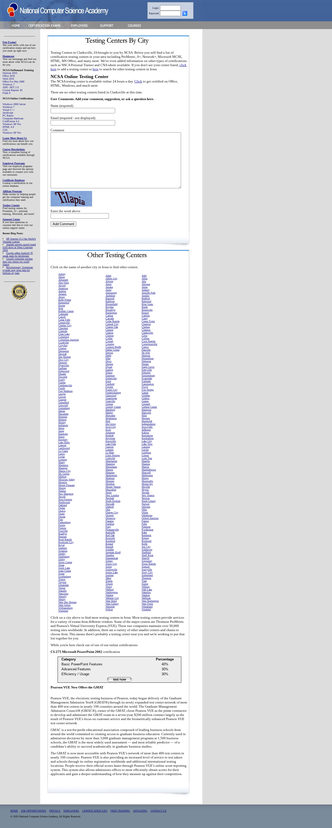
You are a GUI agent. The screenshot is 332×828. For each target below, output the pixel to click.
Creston (62, 348)
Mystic (145, 489)
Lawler (145, 449)
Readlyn (62, 533)
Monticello (147, 481)
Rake (144, 532)
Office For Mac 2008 (13, 81)
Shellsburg (64, 556)
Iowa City (111, 426)
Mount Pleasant (66, 485)
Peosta (61, 525)
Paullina (110, 523)
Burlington (111, 312)
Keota (61, 436)
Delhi (108, 355)
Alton (109, 284)
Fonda (61, 388)
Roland (109, 543)
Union (145, 583)
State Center (64, 570)
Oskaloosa (147, 515)
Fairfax (62, 382)
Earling (109, 369)
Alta (144, 281)
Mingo (145, 478)
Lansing (146, 446)
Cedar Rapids (113, 321)
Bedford (146, 298)
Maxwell (146, 472)
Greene (145, 401)
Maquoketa (111, 466)
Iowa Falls (147, 426)
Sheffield (146, 552)
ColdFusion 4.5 (11, 121)
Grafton (145, 398)
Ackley (62, 274)
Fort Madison (65, 391)
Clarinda (62, 331)
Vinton (61, 587)
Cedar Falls (64, 319)
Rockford (110, 541)
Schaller (110, 549)
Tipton (61, 579)
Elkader (62, 373)
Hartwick (146, 412)
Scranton (62, 550)
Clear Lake (64, 334)
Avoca (61, 296)
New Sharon (148, 495)
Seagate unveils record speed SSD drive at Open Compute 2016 (19, 247)
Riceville (110, 538)
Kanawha (63, 433)
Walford (110, 589)
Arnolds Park (148, 292)
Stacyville (147, 569)
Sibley (61, 559)
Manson (146, 464)
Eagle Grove (148, 366)
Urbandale (63, 585)
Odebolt (110, 506)
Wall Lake (147, 589)
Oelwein (146, 506)
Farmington (148, 384)
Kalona (145, 432)
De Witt (146, 352)
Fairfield (110, 384)
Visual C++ (9, 109)
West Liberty (112, 603)
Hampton (146, 409)
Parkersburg (64, 522)
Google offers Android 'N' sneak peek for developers (18, 254)
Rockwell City (66, 542)
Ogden (61, 508)
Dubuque (146, 361)
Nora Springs (65, 499)
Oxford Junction (150, 518)
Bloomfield (111, 304)
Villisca (145, 586)
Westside (110, 606)
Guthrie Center (149, 406)
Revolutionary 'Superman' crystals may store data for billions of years (18, 270)
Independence (148, 424)
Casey (145, 318)
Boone (61, 305)
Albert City (111, 278)
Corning (110, 344)
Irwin (108, 429)
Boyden (110, 307)
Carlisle (146, 315)
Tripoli (109, 583)
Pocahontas (147, 529)
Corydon (62, 345)
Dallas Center (113, 349)
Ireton (61, 428)
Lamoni (62, 445)
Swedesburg (64, 576)
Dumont (62, 362)
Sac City (146, 546)
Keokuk (110, 435)
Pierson (62, 528)
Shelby (62, 553)
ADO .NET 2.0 (11, 87)
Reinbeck (146, 535)
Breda (145, 307)
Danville (146, 349)
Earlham (62, 368)
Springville (111, 569)
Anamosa (63, 288)
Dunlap (109, 364)
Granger (62, 399)
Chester (109, 329)
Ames (145, 287)
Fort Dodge (148, 389)
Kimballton (148, 438)
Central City (112, 324)
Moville (146, 486)
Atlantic (62, 294)
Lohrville (110, 458)
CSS (5, 129)
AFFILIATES (140, 810)
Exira (108, 381)
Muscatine (111, 489)
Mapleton (63, 465)
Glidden (146, 395)
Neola (109, 492)
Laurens (110, 449)
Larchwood (64, 448)
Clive (144, 335)
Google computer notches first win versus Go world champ (18, 261)
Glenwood (111, 395)
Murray (62, 488)
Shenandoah (112, 558)
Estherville (111, 378)
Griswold (63, 405)
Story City (147, 572)
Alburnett (63, 279)
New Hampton (65, 493)
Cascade (110, 318)
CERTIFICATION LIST (94, 810)
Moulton (110, 483)
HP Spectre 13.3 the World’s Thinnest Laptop (19, 240)
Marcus (145, 466)
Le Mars (110, 452)
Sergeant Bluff (113, 552)
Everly (61, 379)
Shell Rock (147, 555)
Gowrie (62, 396)
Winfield (146, 609)
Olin (108, 509)
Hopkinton (111, 418)
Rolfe (144, 543)
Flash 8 (6, 93)
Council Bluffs (113, 347)
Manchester (111, 461)
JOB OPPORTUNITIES (33, 810)
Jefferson (146, 429)
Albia (144, 278)
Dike (108, 358)
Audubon (110, 295)
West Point (147, 603)
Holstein (62, 416)
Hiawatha (110, 415)
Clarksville (147, 332)
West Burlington (150, 600)
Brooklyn (110, 309)
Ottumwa (110, 518)
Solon (109, 566)
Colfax (109, 338)
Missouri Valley (66, 479)
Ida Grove (111, 424)
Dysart (109, 366)
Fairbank (146, 381)
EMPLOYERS (71, 810)
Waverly (62, 596)
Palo (60, 519)
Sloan (61, 565)
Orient (145, 512)
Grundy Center (113, 406)
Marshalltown (149, 469)
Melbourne (147, 475)
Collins (145, 338)
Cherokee (63, 328)
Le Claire (63, 451)
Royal (61, 545)
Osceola (110, 515)
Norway (146, 503)
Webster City (112, 598)
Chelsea (146, 327)
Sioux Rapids (149, 563)
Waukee (109, 595)
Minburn (110, 478)
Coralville (63, 342)
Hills (144, 415)
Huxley (62, 422)
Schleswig (147, 549)
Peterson (146, 526)
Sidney (109, 561)
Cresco (145, 347)
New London (112, 495)
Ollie (144, 509)
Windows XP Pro (12, 124)
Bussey (145, 312)
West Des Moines (67, 602)
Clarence (146, 329)
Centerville (64, 322)
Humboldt (147, 421)
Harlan (61, 411)
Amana (109, 287)
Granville (110, 401)
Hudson (62, 419)
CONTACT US (158, 810)
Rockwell (146, 541)
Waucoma (63, 593)
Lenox (61, 453)
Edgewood (63, 371)
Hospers (146, 418)
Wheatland (147, 606)
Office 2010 (9, 75)
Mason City (64, 471)
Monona (110, 481)
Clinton (110, 335)
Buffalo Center (66, 311)
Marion (109, 469)
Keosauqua (147, 435)
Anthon (62, 291)
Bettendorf (63, 302)
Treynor (62, 582)
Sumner (110, 575)
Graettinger (111, 398)
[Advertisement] (226, 110)
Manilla (146, 461)
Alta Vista (63, 282)
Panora (145, 521)
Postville (63, 530)
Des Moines (64, 356)
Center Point (148, 321)
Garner (145, 392)
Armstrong (111, 292)
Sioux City (111, 563)
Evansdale (147, 378)
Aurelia (145, 295)
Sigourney (147, 561)
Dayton (109, 352)
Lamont (110, 446)
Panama (110, 521)
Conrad (109, 341)
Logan (61, 456)
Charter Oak (112, 327)
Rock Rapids (65, 539)
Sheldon (110, 555)
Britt (60, 308)
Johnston (110, 432)
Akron (61, 276)
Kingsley (63, 439)
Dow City (63, 359)
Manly (61, 462)
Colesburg (63, 336)
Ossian (61, 516)
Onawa (61, 510)
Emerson (110, 375)
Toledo (109, 580)
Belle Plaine (64, 299)
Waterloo (146, 592)
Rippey (145, 538)
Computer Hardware (13, 118)
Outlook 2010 (10, 73)
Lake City (147, 441)
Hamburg (110, 409)
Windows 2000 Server (14, 104)
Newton (146, 498)
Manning (110, 464)
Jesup (61, 431)
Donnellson (148, 358)
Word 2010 (8, 78)
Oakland (62, 505)
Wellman (146, 598)
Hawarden (63, 413)
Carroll (62, 316)
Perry (108, 526)
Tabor (108, 578)
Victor (109, 586)
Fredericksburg (113, 392)
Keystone (110, 438)
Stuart (61, 573)
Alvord (62, 285)
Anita (108, 289)
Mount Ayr (147, 483)
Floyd (145, 386)
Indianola (63, 425)
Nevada (145, 492)
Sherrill (145, 558)
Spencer (146, 566)
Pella (144, 523)
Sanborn (62, 548)
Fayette (109, 386)
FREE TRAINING (120, 810)
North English (113, 501)
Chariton (146, 324)
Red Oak (110, 535)
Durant (145, 364)
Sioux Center (65, 562)
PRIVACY (54, 810)
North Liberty (149, 501)
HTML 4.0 (8, 127)
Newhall (110, 498)
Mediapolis (111, 475)
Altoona (146, 284)
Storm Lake (112, 572)
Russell (109, 546)
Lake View (147, 444)
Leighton (146, 452)
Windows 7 (9, 84)
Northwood (64, 502)
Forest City (111, 389)
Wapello (62, 590)
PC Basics (8, 115)
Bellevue (110, 301)
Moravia (62, 482)
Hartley (109, 412)
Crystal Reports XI (12, 90)
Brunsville (147, 309)
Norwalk (110, 503)
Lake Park (111, 444)
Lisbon (145, 455)
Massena (110, 472)
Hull (108, 421)
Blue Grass (147, 304)
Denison (146, 355)
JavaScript (8, 112)
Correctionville (149, 344)
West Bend (111, 600)
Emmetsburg (148, 375)
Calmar (109, 315)
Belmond (146, 301)
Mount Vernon (113, 486)
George (62, 393)
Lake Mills (64, 442)
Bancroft (110, 298)
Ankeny (146, 289)
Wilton (109, 609)
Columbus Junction (68, 339)
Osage (61, 513)
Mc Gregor (64, 473)
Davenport (63, 351)
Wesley (62, 599)
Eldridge (146, 372)
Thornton (146, 578)
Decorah (62, 354)
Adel (144, 275)
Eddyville (147, 369)
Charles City (65, 325)
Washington (112, 592)
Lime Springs (113, 455)
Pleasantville (112, 529)
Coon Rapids (148, 341)
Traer (144, 580)
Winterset (63, 610)
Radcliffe (110, 532)
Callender (63, 314)
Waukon (146, 595)
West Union (64, 605)
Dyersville (63, 365)
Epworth (62, 376)
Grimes (109, 404)
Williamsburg (65, 607)
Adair (108, 275)
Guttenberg (64, 408)
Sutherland (147, 575)
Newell (62, 496)
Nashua (62, 490)
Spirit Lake (64, 568)
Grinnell (146, 404)
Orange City (112, 512)
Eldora (109, 372)
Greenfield (63, 402)
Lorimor (62, 459)
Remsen (62, 536)
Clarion (109, 332)
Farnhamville (65, 385)
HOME (14, 810)
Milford (62, 476)
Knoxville (111, 441)
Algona (109, 281)
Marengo (62, 468)
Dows (109, 361)
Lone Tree (147, 458)
